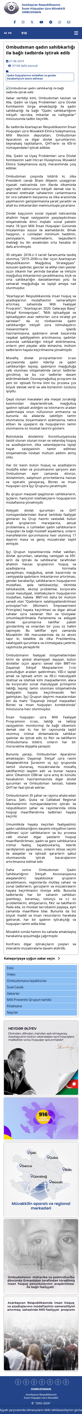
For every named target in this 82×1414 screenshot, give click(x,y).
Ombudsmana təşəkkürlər (27, 981)
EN (10, 33)
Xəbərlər (13, 993)
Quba (51, 1156)
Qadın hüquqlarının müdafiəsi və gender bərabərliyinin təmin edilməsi (31, 77)
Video (11, 974)
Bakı (65, 1167)
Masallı (54, 1179)
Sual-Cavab (15, 987)
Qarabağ (38, 1174)
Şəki (31, 1152)
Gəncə (26, 1164)
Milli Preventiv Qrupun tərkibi (29, 999)
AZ (5, 33)
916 (24, 33)
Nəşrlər (12, 1012)
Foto (10, 968)
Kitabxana (14, 1006)
